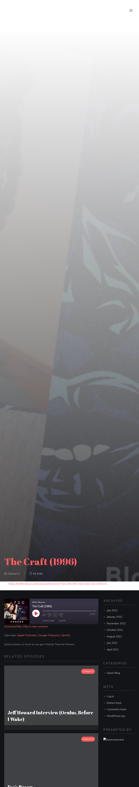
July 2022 (112, 610)
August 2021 (114, 636)
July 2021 (112, 643)
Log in (110, 696)
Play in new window (35, 626)
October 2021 (115, 629)
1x (55, 615)
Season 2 (14, 573)
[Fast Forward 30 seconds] (61, 615)
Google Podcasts (49, 635)
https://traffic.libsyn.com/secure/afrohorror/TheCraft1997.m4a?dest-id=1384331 (57, 583)
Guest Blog (113, 672)
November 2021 (116, 623)
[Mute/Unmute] (44, 614)
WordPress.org (116, 716)
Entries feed (114, 702)
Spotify (66, 635)
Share (62, 621)
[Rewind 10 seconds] (49, 615)
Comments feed (116, 709)
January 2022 (114, 616)
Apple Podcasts (26, 635)
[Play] (36, 613)
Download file (12, 626)
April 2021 (113, 649)
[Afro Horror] (23, 10)
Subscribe (49, 621)
